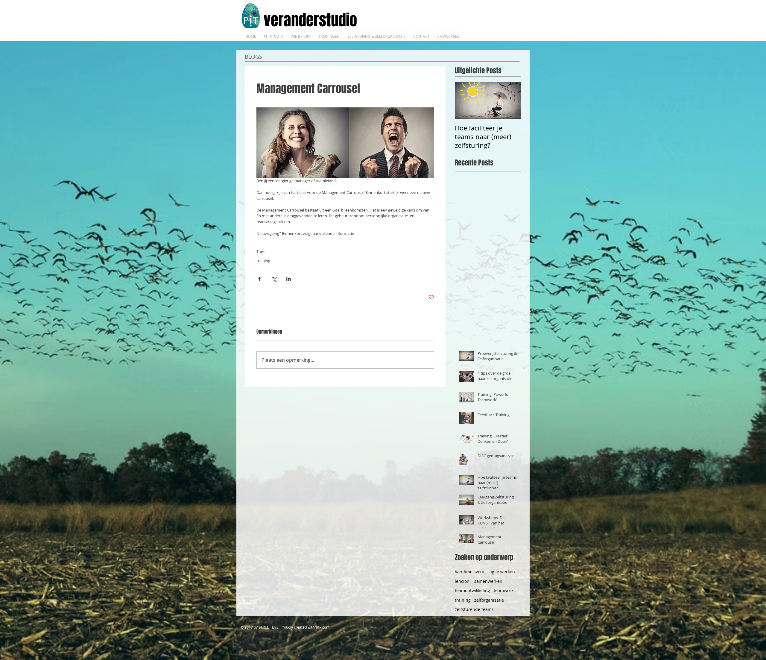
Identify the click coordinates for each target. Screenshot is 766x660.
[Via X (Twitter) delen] (274, 279)
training (263, 260)
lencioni (463, 581)
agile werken (502, 571)
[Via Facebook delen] (259, 279)
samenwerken (488, 581)
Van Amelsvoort (470, 571)
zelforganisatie (489, 600)
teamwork (503, 590)
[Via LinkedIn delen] (288, 279)
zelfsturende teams (474, 609)
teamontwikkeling (472, 590)
